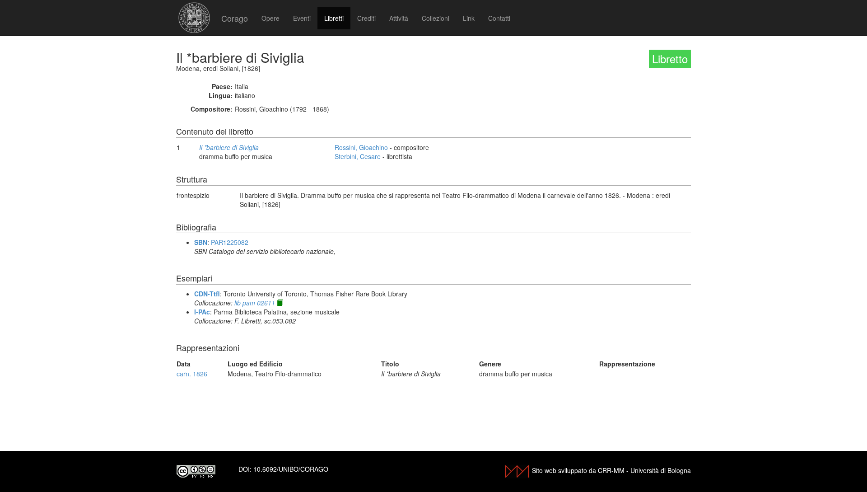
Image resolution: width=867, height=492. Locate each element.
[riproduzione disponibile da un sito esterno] (280, 302)
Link (469, 18)
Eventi (302, 18)
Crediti (366, 18)
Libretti (334, 18)
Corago (234, 18)
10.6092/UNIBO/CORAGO (290, 468)
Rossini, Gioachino (361, 147)
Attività (398, 18)
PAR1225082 (229, 242)
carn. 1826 (192, 373)
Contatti (499, 18)
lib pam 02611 (254, 302)
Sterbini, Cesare (358, 156)
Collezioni (435, 18)
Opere (270, 18)
